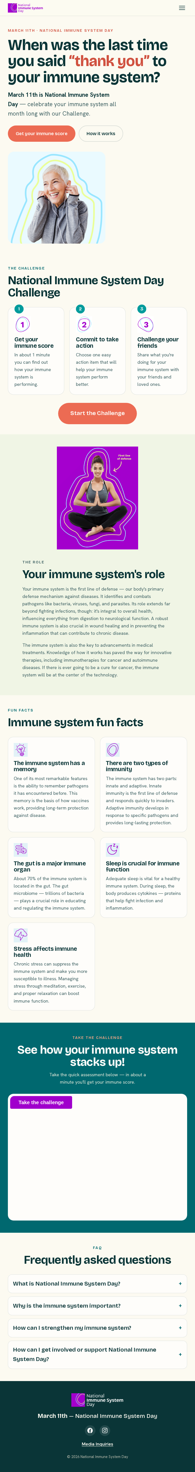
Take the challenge (41, 1102)
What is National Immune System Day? (66, 1283)
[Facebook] (90, 1430)
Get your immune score (42, 133)
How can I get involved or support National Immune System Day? (84, 1354)
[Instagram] (105, 1430)
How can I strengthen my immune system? (72, 1327)
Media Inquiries (97, 1444)
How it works (101, 133)
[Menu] (182, 8)
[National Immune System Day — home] (25, 8)
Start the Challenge (97, 413)
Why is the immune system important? (67, 1305)
